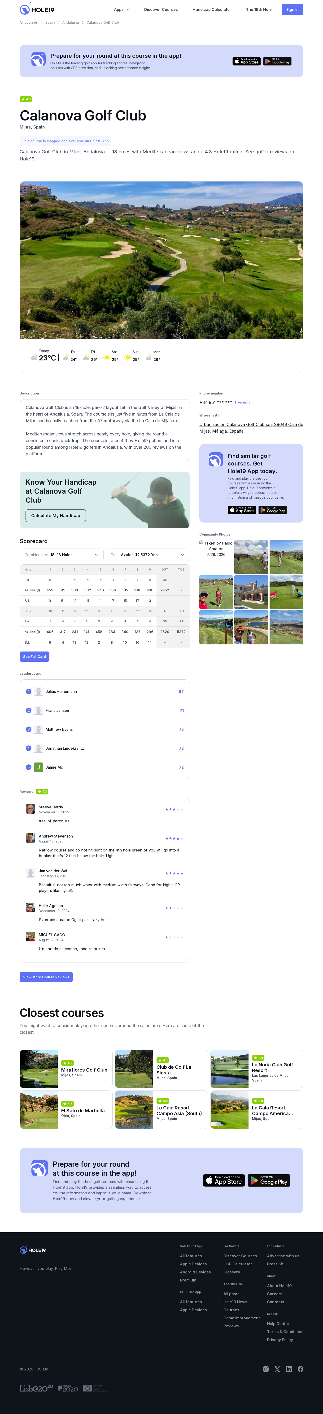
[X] (277, 1369)
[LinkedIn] (289, 1369)
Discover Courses (240, 1256)
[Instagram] (266, 1369)
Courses (231, 1310)
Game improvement (241, 1318)
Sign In (292, 9)
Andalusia (70, 22)
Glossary (231, 1272)
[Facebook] (300, 1369)
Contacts (275, 1301)
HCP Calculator (237, 1264)
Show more (243, 402)
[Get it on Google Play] (277, 61)
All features (191, 1256)
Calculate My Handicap (55, 515)
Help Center (278, 1323)
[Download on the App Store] (246, 61)
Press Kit (275, 1264)
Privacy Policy (280, 1339)
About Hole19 (279, 1285)
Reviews (231, 1326)
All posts (231, 1293)
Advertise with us (283, 1256)
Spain (50, 22)
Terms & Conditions (285, 1331)
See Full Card (34, 657)
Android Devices (195, 1272)
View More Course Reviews (46, 977)
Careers (274, 1293)
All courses (29, 22)
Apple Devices (193, 1264)
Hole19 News (235, 1301)
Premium (188, 1280)
